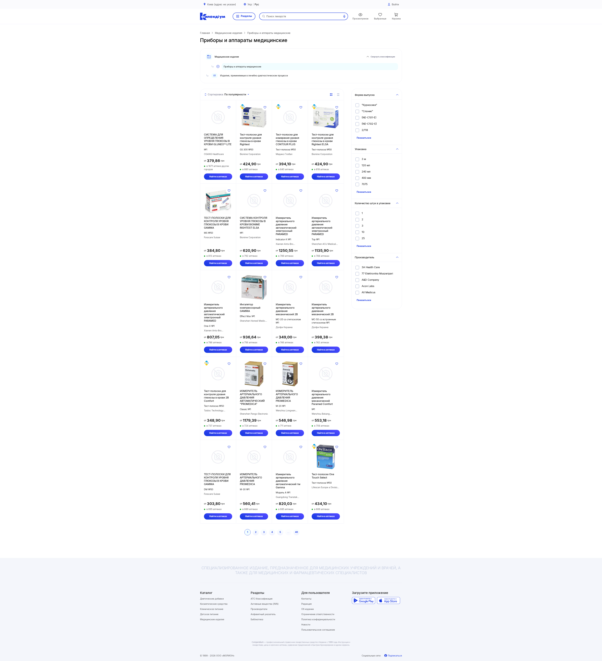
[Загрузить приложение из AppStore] (388, 600)
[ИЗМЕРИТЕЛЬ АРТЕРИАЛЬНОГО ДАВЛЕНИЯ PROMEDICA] (290, 374)
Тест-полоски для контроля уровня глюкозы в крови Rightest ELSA (323, 139)
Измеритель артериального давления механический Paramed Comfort (322, 397)
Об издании (307, 609)
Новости (305, 624)
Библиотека (257, 619)
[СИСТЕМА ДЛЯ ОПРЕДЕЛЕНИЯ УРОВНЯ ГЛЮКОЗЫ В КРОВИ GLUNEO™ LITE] (218, 117)
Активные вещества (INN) (265, 604)
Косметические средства (213, 604)
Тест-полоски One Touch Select (323, 476)
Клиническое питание (211, 609)
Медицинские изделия (212, 619)
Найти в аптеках (218, 176)
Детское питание (209, 614)
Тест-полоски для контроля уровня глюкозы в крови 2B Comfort (216, 395)
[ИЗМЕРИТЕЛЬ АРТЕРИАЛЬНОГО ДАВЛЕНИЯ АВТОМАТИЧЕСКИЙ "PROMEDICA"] (254, 374)
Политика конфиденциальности (318, 619)
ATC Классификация (261, 598)
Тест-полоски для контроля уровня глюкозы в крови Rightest (251, 139)
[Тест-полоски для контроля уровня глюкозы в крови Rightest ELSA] (326, 117)
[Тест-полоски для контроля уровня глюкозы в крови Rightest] (254, 117)
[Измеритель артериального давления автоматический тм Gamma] (290, 457)
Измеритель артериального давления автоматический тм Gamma (288, 481)
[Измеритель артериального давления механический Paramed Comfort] (326, 374)
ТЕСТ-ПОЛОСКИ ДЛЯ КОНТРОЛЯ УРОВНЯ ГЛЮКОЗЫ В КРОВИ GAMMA (217, 222)
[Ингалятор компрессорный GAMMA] (254, 287)
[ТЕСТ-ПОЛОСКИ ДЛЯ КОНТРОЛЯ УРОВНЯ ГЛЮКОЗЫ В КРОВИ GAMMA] (218, 200)
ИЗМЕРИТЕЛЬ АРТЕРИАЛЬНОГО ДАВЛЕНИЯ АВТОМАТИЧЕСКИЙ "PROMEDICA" (252, 397)
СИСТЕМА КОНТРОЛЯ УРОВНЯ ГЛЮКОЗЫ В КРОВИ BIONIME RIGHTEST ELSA (253, 222)
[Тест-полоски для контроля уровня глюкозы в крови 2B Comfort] (218, 374)
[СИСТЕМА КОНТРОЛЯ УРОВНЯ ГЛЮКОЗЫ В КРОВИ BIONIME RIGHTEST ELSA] (254, 200)
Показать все (364, 137)
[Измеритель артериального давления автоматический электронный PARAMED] (290, 200)
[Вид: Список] (338, 94)
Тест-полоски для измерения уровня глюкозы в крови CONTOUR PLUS (287, 139)
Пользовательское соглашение (318, 629)
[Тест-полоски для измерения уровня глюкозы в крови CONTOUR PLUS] (290, 117)
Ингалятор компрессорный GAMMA (250, 308)
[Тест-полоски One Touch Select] (326, 457)
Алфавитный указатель (263, 614)
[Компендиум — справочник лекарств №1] (212, 16)
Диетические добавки (212, 598)
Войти (395, 4)
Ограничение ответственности (317, 614)
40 (296, 532)
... (288, 532)
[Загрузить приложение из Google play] (363, 600)
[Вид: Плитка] (331, 94)
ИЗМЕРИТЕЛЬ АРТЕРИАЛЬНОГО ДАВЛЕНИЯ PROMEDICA (287, 395)
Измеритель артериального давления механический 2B (287, 309)
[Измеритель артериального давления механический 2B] (290, 287)
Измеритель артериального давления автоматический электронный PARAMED (286, 226)
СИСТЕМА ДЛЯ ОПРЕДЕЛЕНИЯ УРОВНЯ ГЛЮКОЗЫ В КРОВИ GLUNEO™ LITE (218, 139)
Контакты (306, 598)
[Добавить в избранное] (229, 107)
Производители (259, 609)
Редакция (306, 604)
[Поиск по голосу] (344, 16)
